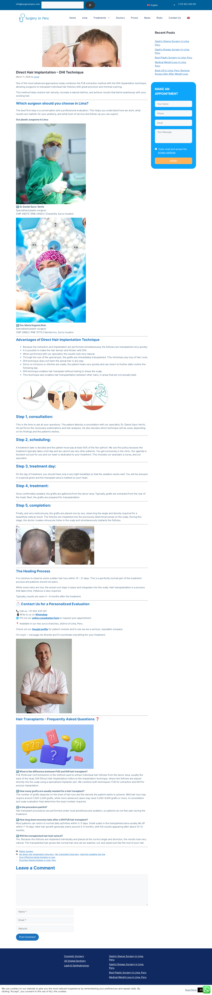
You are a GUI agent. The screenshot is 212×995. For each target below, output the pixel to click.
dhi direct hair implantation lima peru (36, 854)
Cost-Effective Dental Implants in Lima (37, 857)
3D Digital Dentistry (75, 960)
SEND (173, 160)
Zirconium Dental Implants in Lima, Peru (37, 860)
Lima (84, 17)
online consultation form (45, 618)
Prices (134, 17)
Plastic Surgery (26, 851)
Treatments (99, 17)
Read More (191, 990)
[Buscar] (90, 5)
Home (72, 17)
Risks (159, 17)
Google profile (40, 629)
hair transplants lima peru (67, 854)
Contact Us (175, 17)
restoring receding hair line (92, 854)
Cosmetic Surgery (74, 956)
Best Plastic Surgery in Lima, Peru (173, 57)
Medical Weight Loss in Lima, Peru (128, 977)
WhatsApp (41, 614)
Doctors (120, 17)
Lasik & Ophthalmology (76, 965)
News (147, 17)
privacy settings (166, 152)
